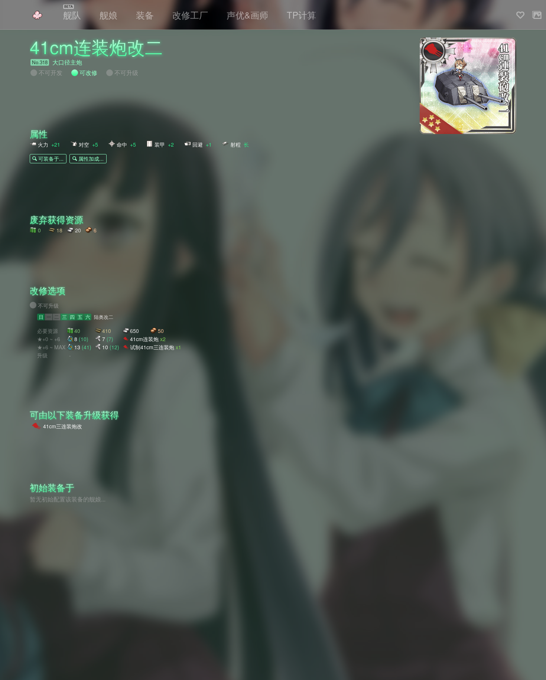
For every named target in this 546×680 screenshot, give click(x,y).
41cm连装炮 (148, 338)
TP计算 (301, 14)
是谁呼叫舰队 (37, 15)
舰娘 (108, 14)
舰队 (72, 14)
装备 (145, 14)
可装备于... (51, 158)
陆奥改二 (103, 317)
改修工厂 (190, 14)
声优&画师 (247, 14)
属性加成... (91, 158)
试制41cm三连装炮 (155, 346)
